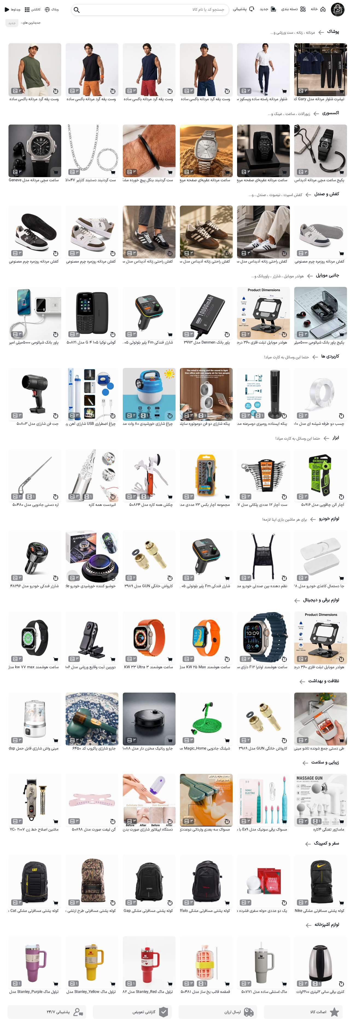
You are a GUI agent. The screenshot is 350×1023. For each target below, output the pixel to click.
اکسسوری (330, 113)
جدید (264, 9)
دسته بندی (289, 9)
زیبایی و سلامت (325, 762)
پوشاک (333, 31)
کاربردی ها (330, 356)
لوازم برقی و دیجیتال (321, 600)
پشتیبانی (240, 9)
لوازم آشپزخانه (327, 924)
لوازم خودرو (329, 518)
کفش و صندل (326, 194)
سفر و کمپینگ (326, 843)
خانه (314, 9)
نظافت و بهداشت (323, 681)
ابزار (335, 437)
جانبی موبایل (327, 275)
